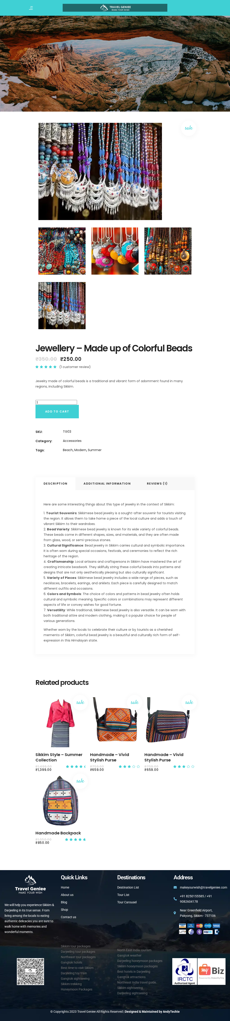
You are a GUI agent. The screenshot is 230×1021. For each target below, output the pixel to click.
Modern (80, 450)
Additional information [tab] (107, 483)
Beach (68, 450)
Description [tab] (55, 483)
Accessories (72, 441)
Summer (95, 450)
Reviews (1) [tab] (157, 483)
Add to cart (57, 411)
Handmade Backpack (58, 833)
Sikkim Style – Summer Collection (58, 757)
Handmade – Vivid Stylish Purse (109, 757)
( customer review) (75, 367)
